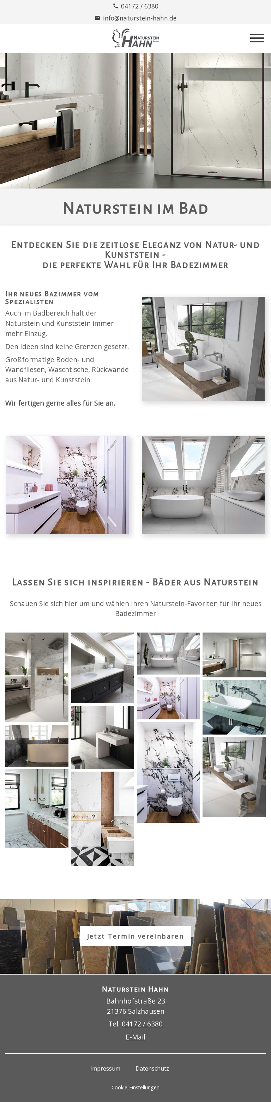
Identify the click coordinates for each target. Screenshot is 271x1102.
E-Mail (135, 1037)
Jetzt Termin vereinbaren (135, 936)
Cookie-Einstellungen (135, 1087)
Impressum (105, 1068)
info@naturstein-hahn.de (139, 18)
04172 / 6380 (139, 6)
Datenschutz (152, 1068)
